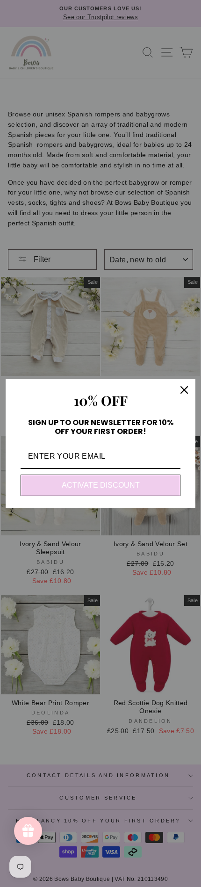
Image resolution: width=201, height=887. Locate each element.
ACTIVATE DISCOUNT (101, 485)
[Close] (184, 390)
